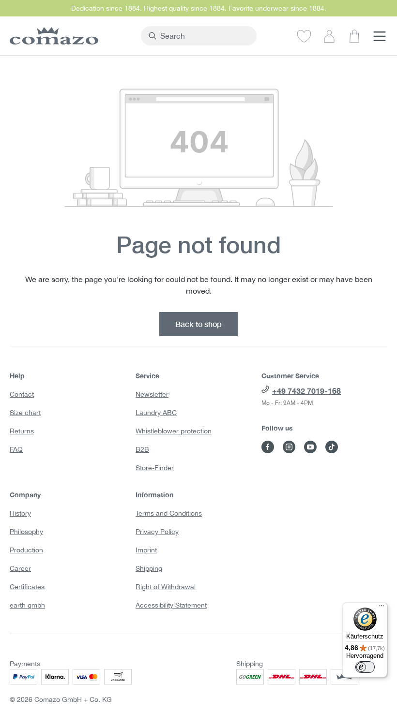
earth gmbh (27, 605)
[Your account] (329, 36)
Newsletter (152, 394)
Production (26, 550)
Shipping (149, 568)
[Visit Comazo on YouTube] (310, 447)
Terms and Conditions (169, 513)
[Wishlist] (304, 36)
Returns (22, 431)
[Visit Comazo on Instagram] (289, 447)
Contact (22, 394)
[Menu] (379, 36)
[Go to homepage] (70, 36)
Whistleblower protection (174, 431)
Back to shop (198, 323)
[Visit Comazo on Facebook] (267, 447)
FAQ (16, 449)
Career (20, 568)
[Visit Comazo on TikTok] (331, 447)
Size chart (25, 412)
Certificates (27, 587)
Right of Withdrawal (166, 587)
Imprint (146, 550)
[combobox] (204, 35)
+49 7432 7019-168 (306, 390)
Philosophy (26, 531)
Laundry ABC (156, 412)
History (20, 513)
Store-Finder (155, 468)
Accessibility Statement (171, 605)
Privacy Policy (157, 531)
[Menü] (381, 608)
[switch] (365, 667)
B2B (142, 449)
